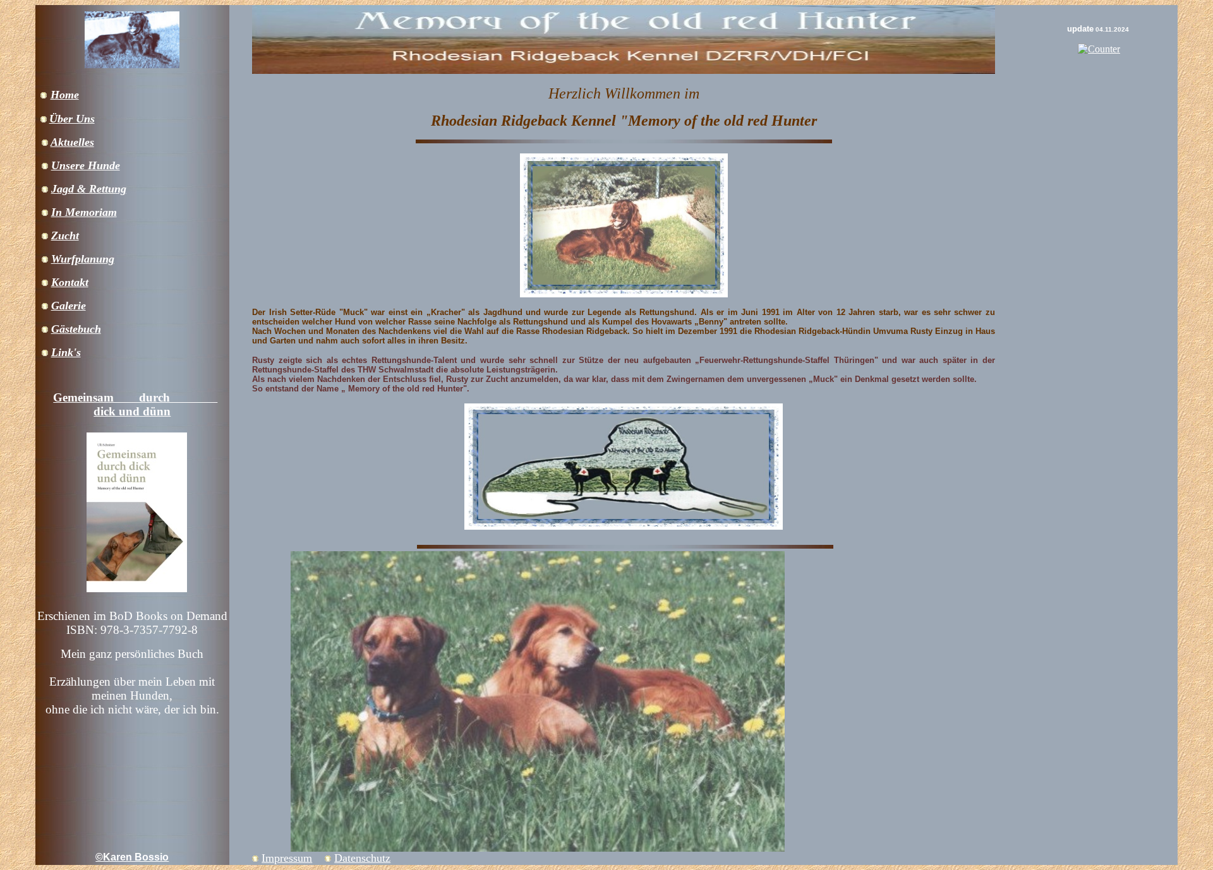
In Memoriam (84, 212)
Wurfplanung (82, 259)
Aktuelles (72, 142)
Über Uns (72, 118)
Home (65, 94)
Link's (66, 352)
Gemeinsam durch (135, 397)
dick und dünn (132, 411)
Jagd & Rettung (88, 188)
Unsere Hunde (85, 165)
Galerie (68, 305)
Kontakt (69, 282)
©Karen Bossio (132, 857)
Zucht (65, 235)
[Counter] (1099, 49)
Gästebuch (76, 329)
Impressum (287, 858)
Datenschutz (362, 858)
